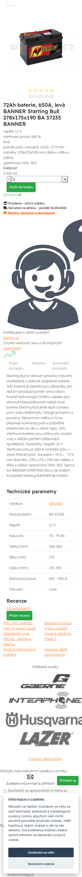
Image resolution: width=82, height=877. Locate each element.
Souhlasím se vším (41, 852)
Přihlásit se (67, 780)
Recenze (38, 363)
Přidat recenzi (19, 615)
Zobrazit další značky (45, 758)
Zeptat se (11, 337)
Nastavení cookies (41, 864)
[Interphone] (45, 700)
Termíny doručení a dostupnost (31, 213)
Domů (10, 5)
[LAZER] (45, 738)
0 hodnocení (41, 95)
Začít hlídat (12, 348)
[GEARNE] (45, 681)
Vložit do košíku (21, 187)
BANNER (56, 503)
